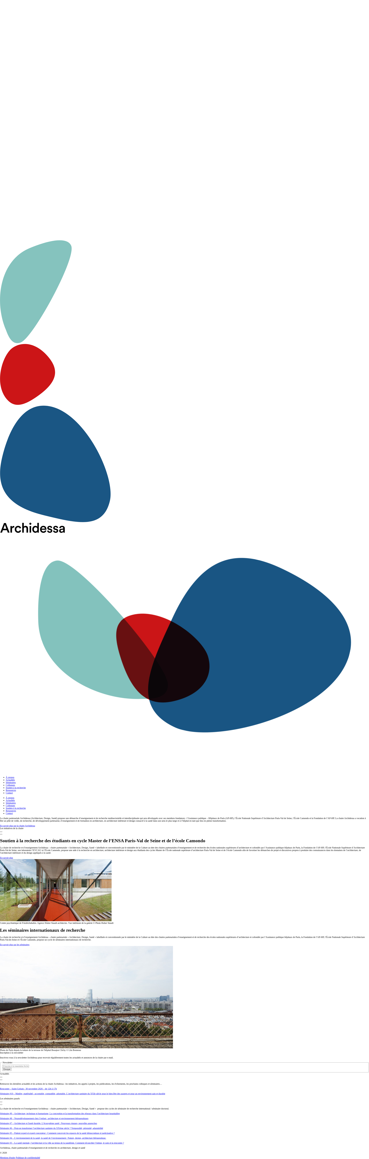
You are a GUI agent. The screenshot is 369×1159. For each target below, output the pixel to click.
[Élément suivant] (1, 834)
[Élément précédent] (1, 831)
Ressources (11, 790)
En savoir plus (6, 857)
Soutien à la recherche (16, 787)
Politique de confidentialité (28, 1157)
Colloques (10, 785)
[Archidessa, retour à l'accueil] (184, 648)
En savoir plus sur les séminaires (14, 944)
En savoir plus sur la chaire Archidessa (17, 826)
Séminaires (11, 782)
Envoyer (6, 1069)
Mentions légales (7, 1157)
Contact (9, 793)
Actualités (10, 780)
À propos (10, 777)
